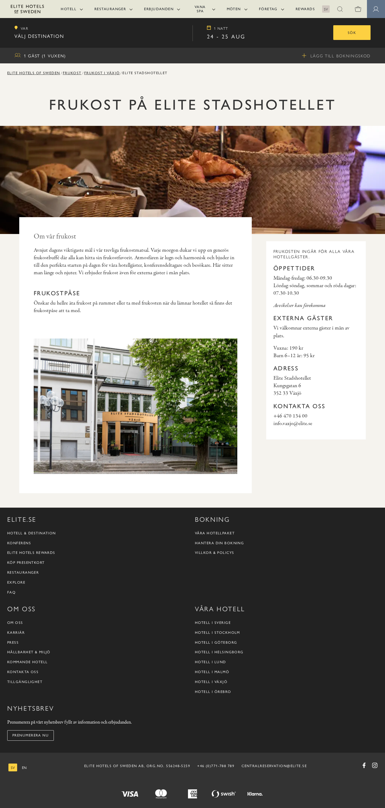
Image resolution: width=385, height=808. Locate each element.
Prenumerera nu (30, 735)
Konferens (19, 543)
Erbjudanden (159, 9)
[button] (340, 9)
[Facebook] (364, 765)
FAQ (11, 592)
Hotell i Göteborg (216, 642)
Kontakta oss (22, 672)
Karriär (16, 632)
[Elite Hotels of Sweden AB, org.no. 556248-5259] (27, 10)
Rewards (305, 9)
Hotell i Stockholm (217, 632)
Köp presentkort (26, 562)
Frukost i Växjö (102, 73)
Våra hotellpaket (215, 533)
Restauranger (110, 9)
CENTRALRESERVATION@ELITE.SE (274, 766)
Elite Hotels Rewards (31, 553)
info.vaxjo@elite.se (292, 423)
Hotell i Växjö (211, 682)
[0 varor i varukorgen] (358, 9)
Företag (268, 9)
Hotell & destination (31, 533)
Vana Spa (200, 9)
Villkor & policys (214, 553)
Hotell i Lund (210, 662)
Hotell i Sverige (213, 623)
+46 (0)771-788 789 (215, 766)
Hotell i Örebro (213, 692)
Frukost (72, 73)
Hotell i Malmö (212, 672)
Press (13, 642)
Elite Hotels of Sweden (33, 73)
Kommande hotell (27, 662)
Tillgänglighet (24, 682)
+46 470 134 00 (290, 416)
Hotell (68, 9)
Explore (16, 582)
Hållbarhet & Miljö (29, 652)
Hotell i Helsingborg (219, 652)
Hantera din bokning (219, 543)
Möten (234, 9)
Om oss (15, 623)
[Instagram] (375, 765)
